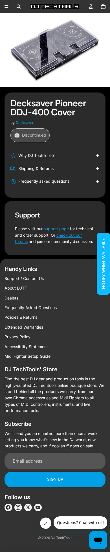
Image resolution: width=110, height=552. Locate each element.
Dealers (11, 298)
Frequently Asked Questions (31, 307)
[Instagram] (18, 507)
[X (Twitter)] (28, 507)
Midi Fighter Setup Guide (27, 356)
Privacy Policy (17, 336)
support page (56, 228)
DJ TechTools (61, 538)
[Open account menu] (91, 6)
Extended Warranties (24, 327)
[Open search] (18, 6)
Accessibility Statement (26, 346)
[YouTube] (38, 507)
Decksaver (25, 122)
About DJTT (16, 288)
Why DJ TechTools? (36, 155)
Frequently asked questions (43, 181)
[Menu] (6, 6)
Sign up (55, 479)
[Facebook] (8, 507)
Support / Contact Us (24, 278)
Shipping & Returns (36, 168)
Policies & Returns (21, 317)
